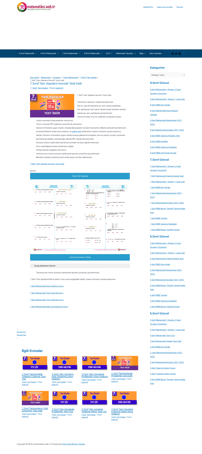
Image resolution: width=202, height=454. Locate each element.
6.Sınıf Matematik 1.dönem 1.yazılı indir (167, 253)
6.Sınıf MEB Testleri (158, 295)
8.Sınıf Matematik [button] (92, 53)
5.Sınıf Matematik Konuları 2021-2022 (167, 362)
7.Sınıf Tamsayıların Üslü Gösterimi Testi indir (35, 409)
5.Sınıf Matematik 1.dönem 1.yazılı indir (167, 330)
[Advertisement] (101, 31)
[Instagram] (180, 54)
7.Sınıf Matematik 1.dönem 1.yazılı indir (167, 182)
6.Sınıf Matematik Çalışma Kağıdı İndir (167, 259)
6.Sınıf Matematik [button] (48, 53)
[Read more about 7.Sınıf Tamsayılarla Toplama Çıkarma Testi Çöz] (35, 363)
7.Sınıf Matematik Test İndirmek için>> (47, 300)
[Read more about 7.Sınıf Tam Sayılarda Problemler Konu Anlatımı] (94, 363)
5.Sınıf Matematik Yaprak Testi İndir (166, 341)
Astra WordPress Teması (74, 444)
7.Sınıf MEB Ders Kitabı (160, 187)
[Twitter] (176, 54)
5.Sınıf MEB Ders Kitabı (160, 347)
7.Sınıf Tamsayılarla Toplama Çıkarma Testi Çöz (34, 376)
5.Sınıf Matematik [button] (26, 53)
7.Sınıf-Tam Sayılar (39, 88)
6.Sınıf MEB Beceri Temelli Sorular (165, 307)
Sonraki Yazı (21, 336)
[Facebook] (173, 54)
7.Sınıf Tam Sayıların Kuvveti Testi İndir (47, 164)
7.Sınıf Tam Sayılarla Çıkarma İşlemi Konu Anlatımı (122, 411)
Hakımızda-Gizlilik (165, 7)
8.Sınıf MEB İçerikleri (159, 141)
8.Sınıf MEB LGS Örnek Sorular (163, 153)
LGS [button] (108, 53)
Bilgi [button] (141, 53)
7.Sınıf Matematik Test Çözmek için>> (47, 293)
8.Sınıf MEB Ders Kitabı (160, 105)
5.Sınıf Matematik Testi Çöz (162, 335)
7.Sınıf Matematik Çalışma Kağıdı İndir (167, 176)
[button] (35, 53)
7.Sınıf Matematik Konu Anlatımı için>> (47, 286)
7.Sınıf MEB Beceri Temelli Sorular (165, 230)
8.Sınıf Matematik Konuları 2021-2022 (167, 130)
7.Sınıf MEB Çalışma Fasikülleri (163, 224)
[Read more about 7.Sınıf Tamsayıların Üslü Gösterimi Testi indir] (35, 398)
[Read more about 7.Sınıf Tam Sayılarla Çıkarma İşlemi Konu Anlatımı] (124, 398)
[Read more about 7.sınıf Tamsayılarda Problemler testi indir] (124, 363)
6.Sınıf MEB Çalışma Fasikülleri (163, 301)
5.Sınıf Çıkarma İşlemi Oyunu (162, 368)
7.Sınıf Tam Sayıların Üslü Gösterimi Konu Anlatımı (63, 376)
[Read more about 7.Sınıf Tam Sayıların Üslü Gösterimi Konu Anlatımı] (65, 363)
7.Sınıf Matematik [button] (70, 53)
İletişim (180, 7)
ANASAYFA (148, 7)
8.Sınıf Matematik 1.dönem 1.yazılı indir (167, 99)
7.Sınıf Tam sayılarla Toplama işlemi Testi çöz (94, 410)
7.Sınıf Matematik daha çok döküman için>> (49, 307)
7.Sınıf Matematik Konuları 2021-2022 (167, 203)
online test (76, 131)
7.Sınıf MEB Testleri (158, 218)
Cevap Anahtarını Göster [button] (44, 266)
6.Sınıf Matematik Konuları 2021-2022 (167, 280)
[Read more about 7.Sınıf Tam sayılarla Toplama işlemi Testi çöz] (94, 398)
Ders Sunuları (156, 53)
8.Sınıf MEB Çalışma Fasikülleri (163, 147)
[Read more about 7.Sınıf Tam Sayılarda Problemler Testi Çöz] (65, 398)
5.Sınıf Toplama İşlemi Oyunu (163, 374)
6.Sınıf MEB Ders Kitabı (160, 264)
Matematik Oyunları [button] (124, 53)
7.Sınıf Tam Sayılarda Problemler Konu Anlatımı (94, 375)
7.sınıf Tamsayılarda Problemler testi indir (122, 374)
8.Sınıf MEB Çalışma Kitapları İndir (165, 136)
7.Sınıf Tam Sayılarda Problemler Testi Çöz (63, 410)
